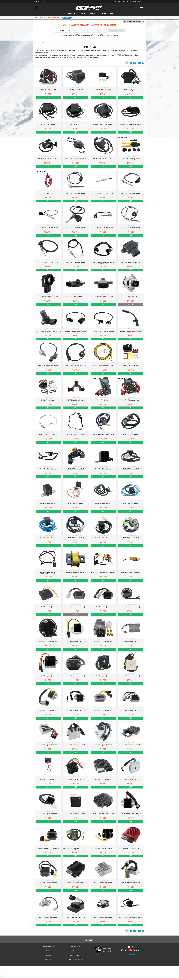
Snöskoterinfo (76, 951)
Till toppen (89, 940)
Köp (48, 97)
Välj (116, 31)
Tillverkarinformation (75, 955)
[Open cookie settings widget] (2, 975)
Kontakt (37, 1)
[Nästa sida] (143, 63)
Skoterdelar (70, 14)
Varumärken (48, 959)
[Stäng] (143, 22)
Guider (104, 14)
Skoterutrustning (92, 14)
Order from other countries (76, 959)
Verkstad (80, 14)
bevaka (130, 304)
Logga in (44, 1)
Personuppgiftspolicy (48, 947)
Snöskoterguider (75, 947)
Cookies (48, 951)
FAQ (111, 14)
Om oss (48, 964)
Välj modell (67, 17)
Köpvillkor (48, 955)
